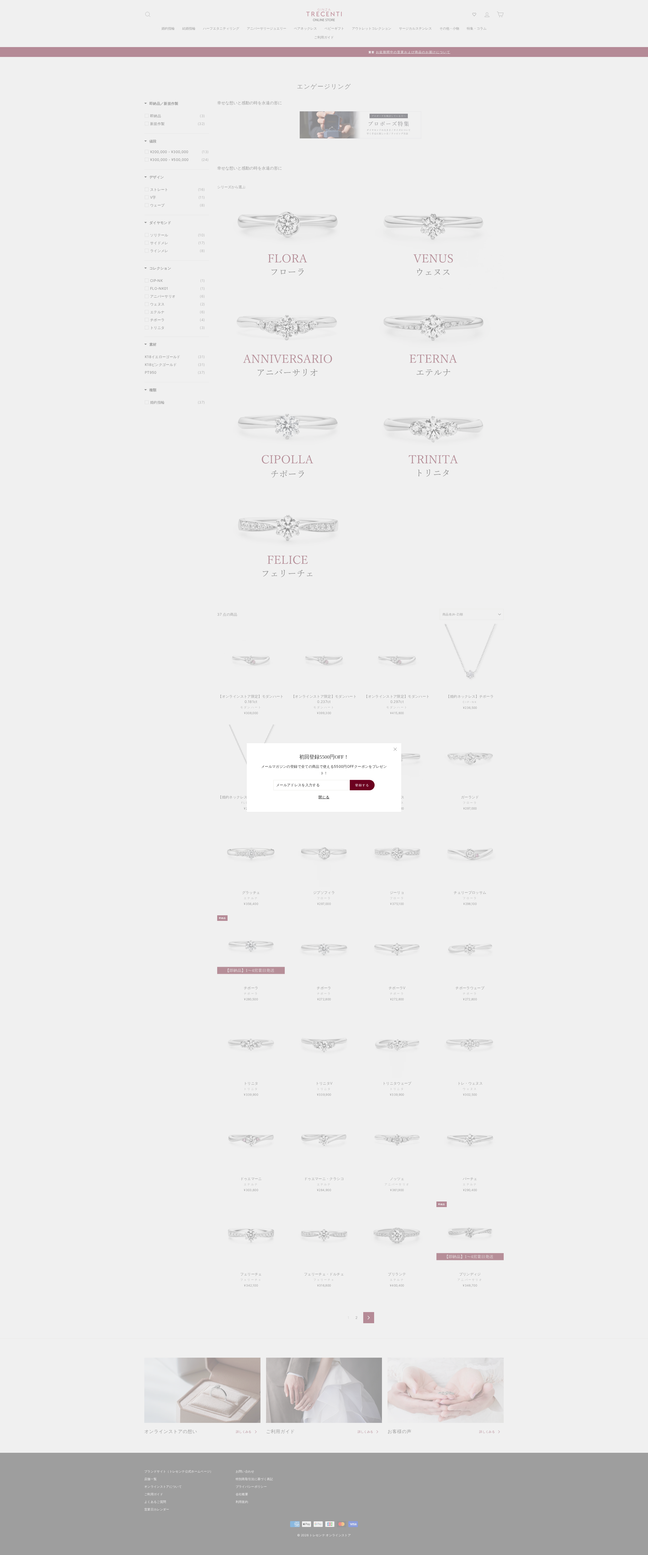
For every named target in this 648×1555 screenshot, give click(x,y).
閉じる (323, 797)
